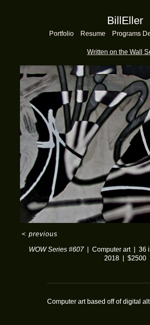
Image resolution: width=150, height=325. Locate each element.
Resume (92, 33)
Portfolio (61, 33)
